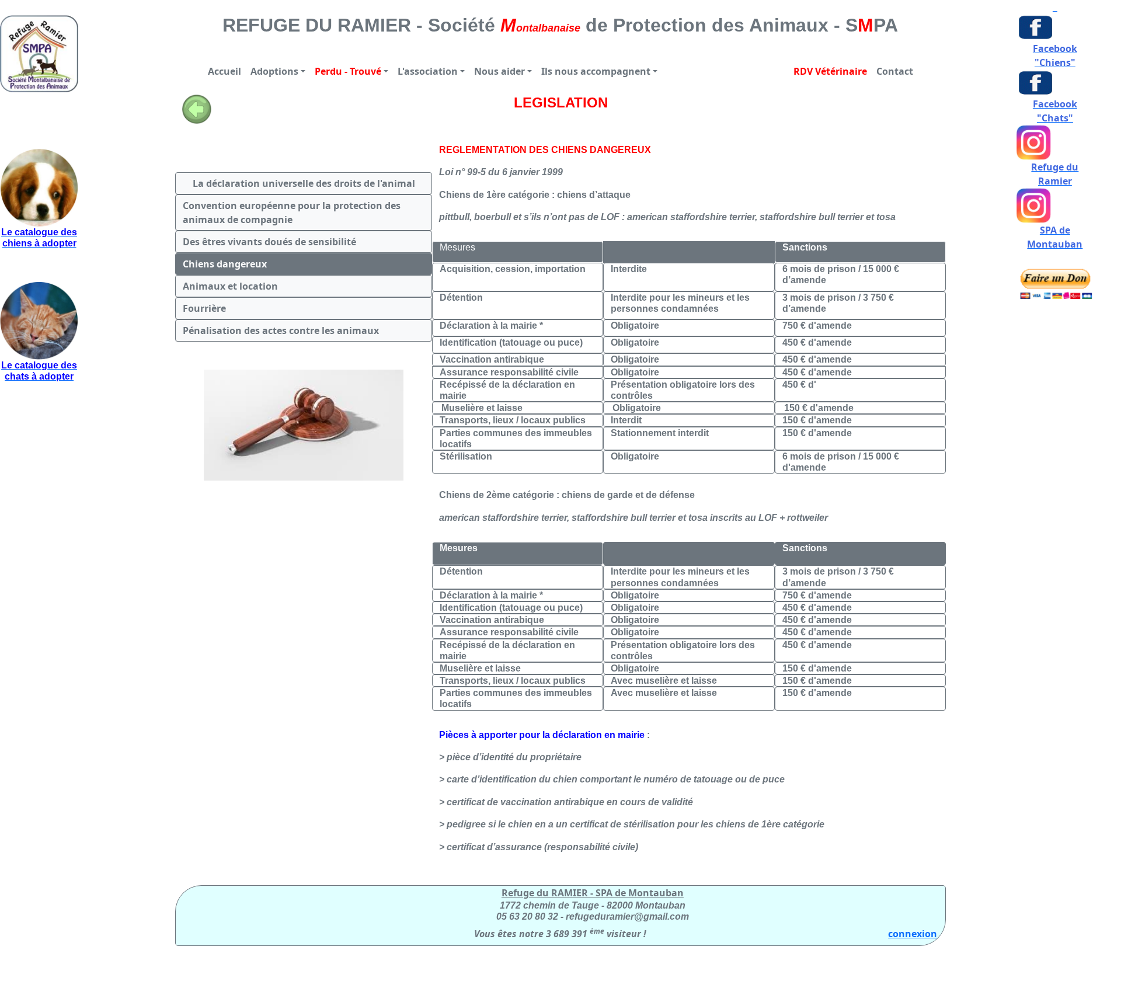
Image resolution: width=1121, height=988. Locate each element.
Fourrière (204, 308)
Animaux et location (230, 286)
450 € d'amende (817, 359)
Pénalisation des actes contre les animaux (281, 330)
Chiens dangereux (225, 264)
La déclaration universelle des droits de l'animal (304, 183)
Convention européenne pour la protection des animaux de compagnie (293, 212)
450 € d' (799, 384)
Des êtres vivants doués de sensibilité (269, 241)
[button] (278, 71)
